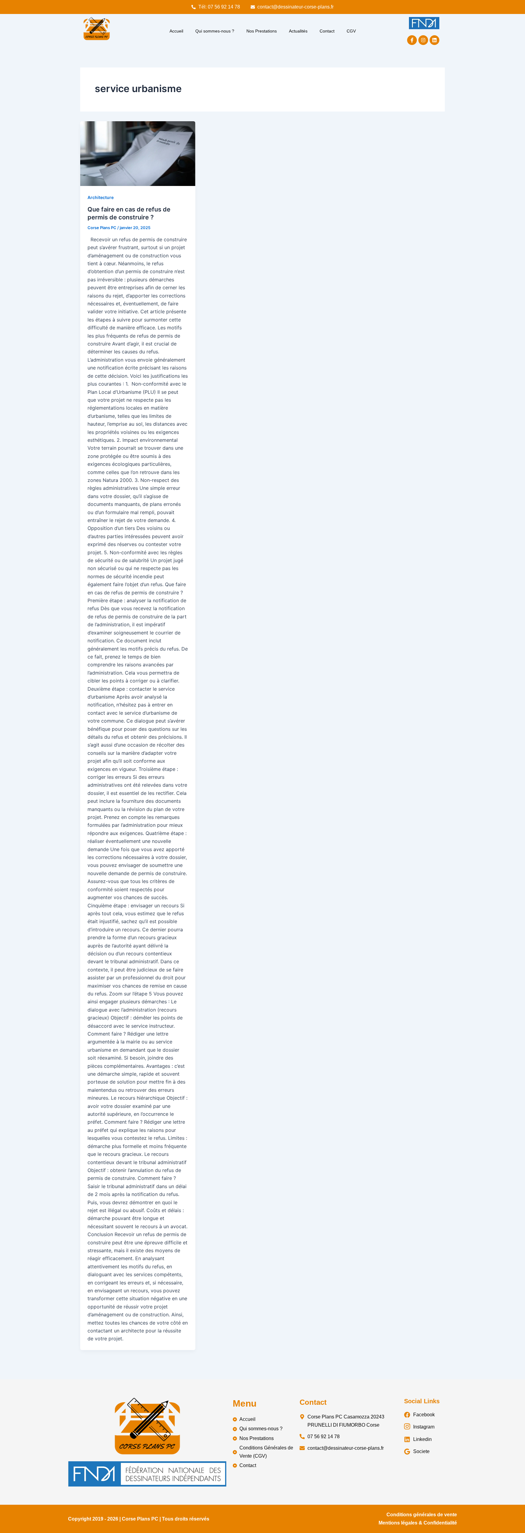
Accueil (176, 31)
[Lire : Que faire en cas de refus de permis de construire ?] (137, 153)
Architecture (101, 197)
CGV (351, 31)
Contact (327, 31)
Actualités (298, 31)
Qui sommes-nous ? (214, 31)
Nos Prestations (261, 31)
